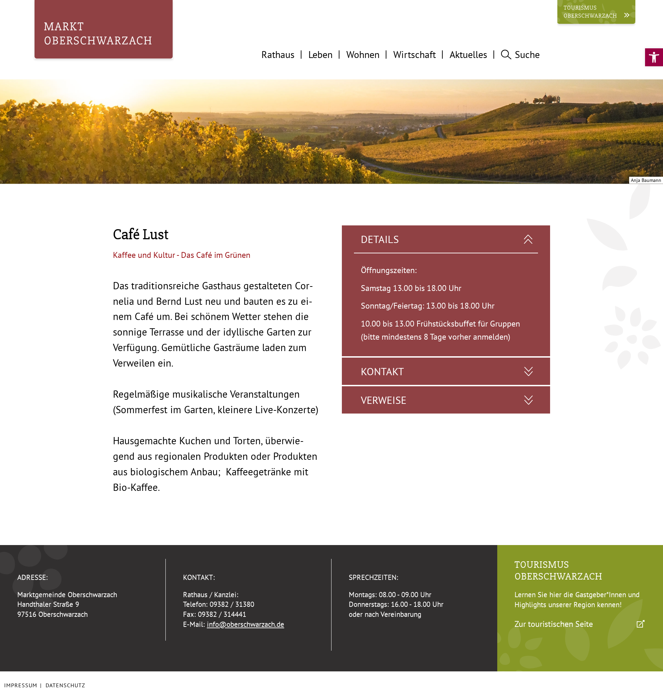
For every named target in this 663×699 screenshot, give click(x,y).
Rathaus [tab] (278, 54)
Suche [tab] (527, 54)
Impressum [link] (20, 685)
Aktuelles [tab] (468, 54)
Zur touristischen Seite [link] (554, 623)
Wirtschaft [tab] (414, 54)
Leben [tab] (320, 54)
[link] (654, 57)
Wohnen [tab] (362, 54)
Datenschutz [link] (65, 685)
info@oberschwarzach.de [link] (245, 624)
